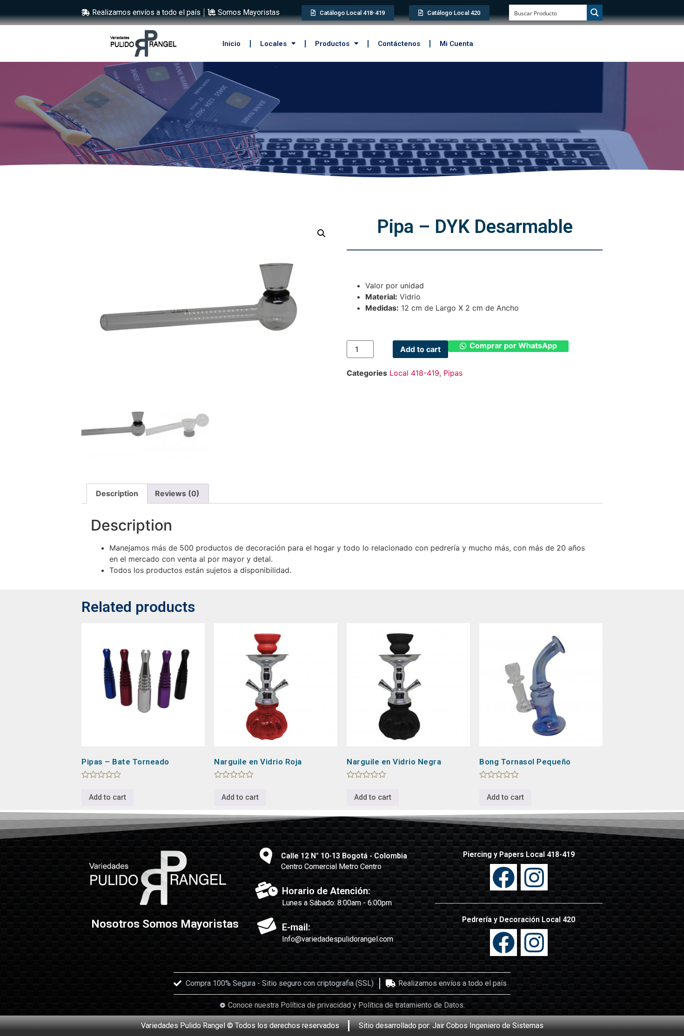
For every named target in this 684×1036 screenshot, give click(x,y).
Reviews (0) (177, 493)
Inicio (231, 44)
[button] (508, 349)
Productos (332, 44)
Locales (273, 44)
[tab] (117, 494)
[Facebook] (503, 942)
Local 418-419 (414, 373)
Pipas (453, 373)
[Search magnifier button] (595, 12)
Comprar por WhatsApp (513, 345)
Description (117, 493)
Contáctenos (399, 44)
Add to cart (420, 349)
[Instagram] (534, 877)
